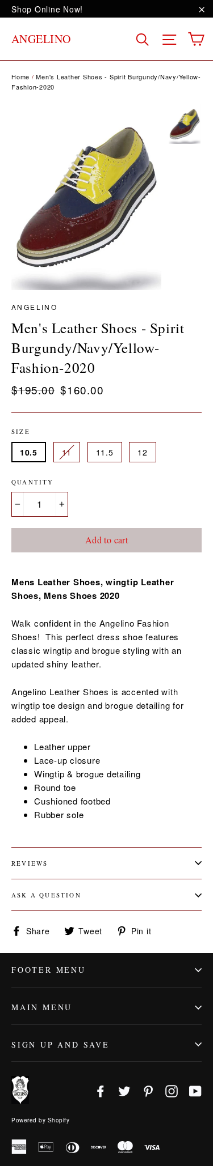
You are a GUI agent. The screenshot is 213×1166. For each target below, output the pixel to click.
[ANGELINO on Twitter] (124, 1090)
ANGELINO (41, 38)
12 (142, 452)
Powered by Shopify (40, 1120)
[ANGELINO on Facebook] (100, 1090)
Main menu (41, 1007)
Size (20, 431)
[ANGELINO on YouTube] (195, 1090)
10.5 (28, 452)
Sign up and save (60, 1044)
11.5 (105, 452)
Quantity (32, 482)
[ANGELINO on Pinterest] (148, 1090)
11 (67, 452)
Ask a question (46, 895)
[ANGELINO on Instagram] (171, 1090)
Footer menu (48, 969)
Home (20, 76)
